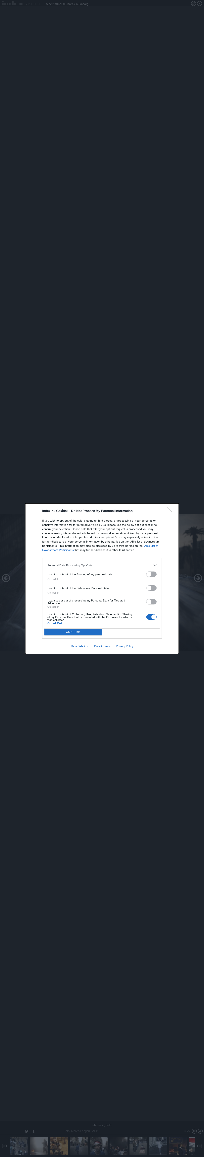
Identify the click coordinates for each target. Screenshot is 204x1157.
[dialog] (102, 578)
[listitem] (102, 565)
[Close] (171, 511)
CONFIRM (73, 631)
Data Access (102, 646)
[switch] (151, 574)
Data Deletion (79, 646)
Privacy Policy (124, 646)
